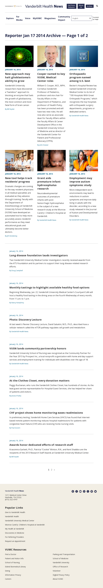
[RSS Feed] (73, 491)
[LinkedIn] (91, 491)
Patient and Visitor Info (14, 558)
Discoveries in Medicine (14, 533)
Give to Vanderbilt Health (15, 512)
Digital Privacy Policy (61, 575)
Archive (89, 6)
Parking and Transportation (64, 554)
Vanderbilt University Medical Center (19, 520)
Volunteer (57, 571)
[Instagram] (84, 491)
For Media (19, 18)
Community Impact (64, 18)
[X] (88, 491)
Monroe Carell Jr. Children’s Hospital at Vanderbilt (25, 525)
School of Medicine (60, 558)
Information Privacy (13, 575)
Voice (27, 18)
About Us (81, 6)
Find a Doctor (10, 554)
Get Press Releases (71, 6)
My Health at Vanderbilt (14, 529)
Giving (7, 571)
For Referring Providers (14, 537)
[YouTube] (80, 491)
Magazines (50, 18)
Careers (8, 579)
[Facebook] (76, 491)
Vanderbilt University (61, 562)
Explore (10, 18)
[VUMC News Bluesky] (95, 491)
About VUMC (58, 579)
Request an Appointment (15, 541)
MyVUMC (37, 18)
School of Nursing (12, 562)
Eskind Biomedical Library (15, 566)
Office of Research (60, 566)
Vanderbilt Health (12, 516)
